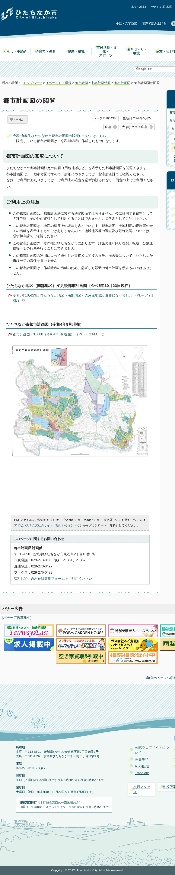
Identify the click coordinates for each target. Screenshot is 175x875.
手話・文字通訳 (126, 23)
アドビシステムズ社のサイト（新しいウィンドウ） (48, 525)
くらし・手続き (15, 51)
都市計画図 (122, 83)
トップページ (32, 83)
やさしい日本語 (161, 7)
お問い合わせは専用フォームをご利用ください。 (58, 578)
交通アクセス (141, 789)
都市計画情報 (101, 83)
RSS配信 (142, 766)
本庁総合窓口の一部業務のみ (59, 802)
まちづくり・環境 (137, 51)
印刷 (108, 127)
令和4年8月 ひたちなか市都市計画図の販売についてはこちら (59, 136)
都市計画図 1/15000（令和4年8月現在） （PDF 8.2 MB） (57, 334)
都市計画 (81, 83)
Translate (142, 773)
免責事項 (142, 759)
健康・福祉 (76, 51)
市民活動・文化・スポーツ (106, 51)
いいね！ (19, 119)
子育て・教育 (45, 51)
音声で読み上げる (154, 23)
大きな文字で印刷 (134, 127)
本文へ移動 (138, 7)
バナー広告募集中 (17, 618)
